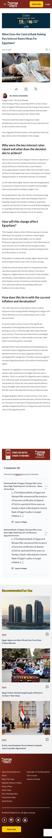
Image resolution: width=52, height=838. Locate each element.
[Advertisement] (20, 429)
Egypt (4, 634)
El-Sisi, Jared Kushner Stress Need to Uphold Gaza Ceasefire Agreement (22, 746)
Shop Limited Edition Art (11, 772)
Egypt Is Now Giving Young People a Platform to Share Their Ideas (22, 694)
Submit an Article (33, 779)
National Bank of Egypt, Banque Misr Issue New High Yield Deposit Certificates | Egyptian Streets (23, 532)
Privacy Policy (7, 786)
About (4, 776)
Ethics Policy (6, 790)
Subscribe (36, 4)
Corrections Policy (9, 797)
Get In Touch (32, 776)
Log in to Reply (21, 522)
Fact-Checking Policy (10, 794)
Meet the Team (8, 779)
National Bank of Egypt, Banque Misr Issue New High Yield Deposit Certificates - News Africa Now (23, 486)
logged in (18, 474)
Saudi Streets (7, 801)
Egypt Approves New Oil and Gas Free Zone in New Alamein (21, 641)
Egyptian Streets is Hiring (11, 783)
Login (47, 4)
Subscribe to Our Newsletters (38, 772)
